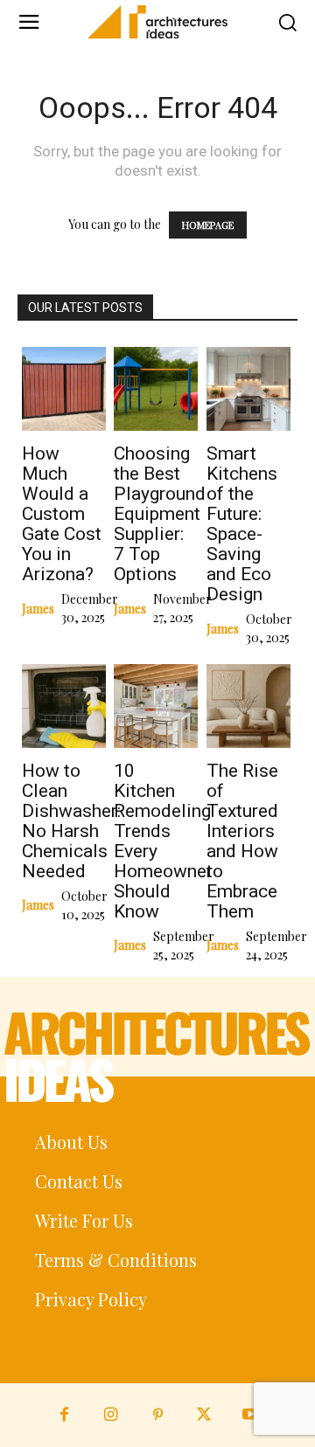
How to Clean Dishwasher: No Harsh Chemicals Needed (71, 821)
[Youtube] (251, 1415)
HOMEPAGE (208, 225)
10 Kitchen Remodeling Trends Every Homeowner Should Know (163, 841)
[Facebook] (64, 1415)
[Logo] (158, 21)
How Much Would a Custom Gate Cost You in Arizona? (62, 514)
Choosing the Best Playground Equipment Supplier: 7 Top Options (160, 514)
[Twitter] (204, 1415)
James (38, 608)
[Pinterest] (157, 1415)
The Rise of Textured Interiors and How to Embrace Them (242, 841)
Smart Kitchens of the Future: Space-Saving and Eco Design (241, 524)
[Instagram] (111, 1415)
